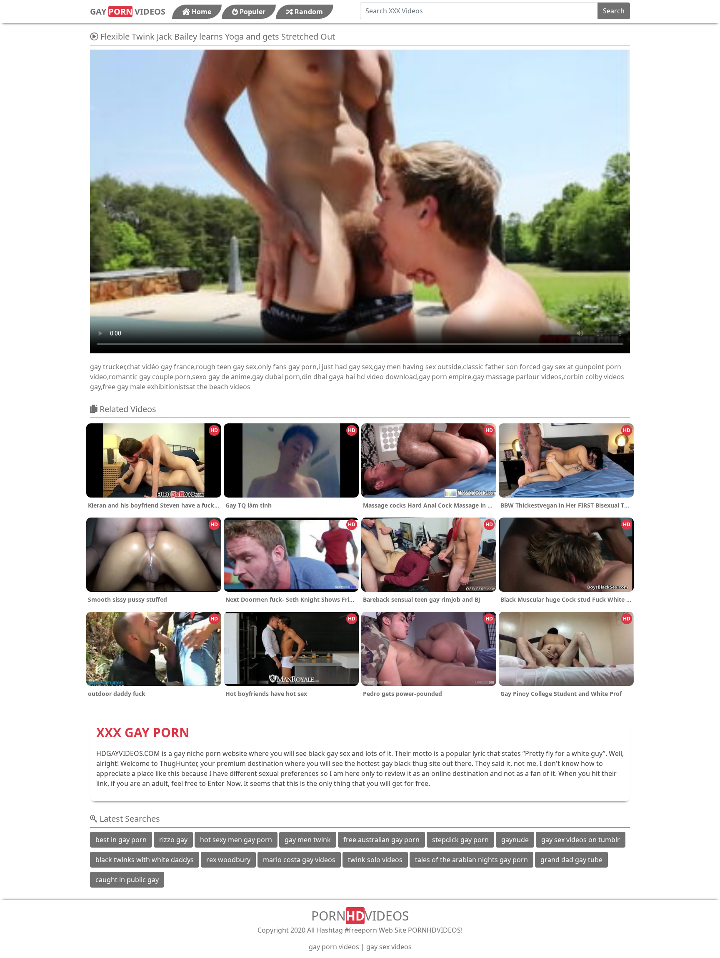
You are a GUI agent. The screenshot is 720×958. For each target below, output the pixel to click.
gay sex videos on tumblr (580, 839)
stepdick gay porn (460, 839)
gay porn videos (334, 946)
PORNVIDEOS (360, 915)
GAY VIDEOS (127, 11)
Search (614, 10)
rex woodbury (228, 859)
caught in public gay (127, 879)
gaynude (515, 839)
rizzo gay (173, 839)
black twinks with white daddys (144, 859)
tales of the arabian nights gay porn (471, 859)
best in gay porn (121, 839)
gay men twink (308, 839)
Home (200, 11)
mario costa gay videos (299, 859)
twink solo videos (375, 859)
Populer (251, 11)
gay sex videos (389, 946)
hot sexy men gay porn (236, 839)
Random (308, 11)
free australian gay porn (381, 839)
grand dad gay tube (571, 859)
